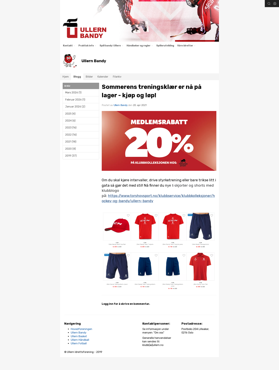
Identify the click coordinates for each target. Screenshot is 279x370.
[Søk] (269, 3)
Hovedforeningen (81, 329)
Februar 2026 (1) (75, 99)
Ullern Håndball (80, 339)
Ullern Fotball (79, 343)
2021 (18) (70, 141)
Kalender (103, 76)
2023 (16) (70, 127)
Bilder (89, 76)
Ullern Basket (79, 336)
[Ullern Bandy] (139, 21)
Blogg (77, 76)
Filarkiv (117, 76)
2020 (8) (70, 148)
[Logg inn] (275, 3)
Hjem (65, 76)
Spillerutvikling (165, 45)
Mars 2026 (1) (73, 92)
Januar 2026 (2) (75, 106)
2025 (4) (70, 113)
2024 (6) (70, 120)
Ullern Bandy (121, 105)
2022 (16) (71, 134)
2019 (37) (71, 155)
